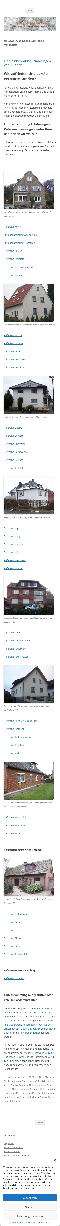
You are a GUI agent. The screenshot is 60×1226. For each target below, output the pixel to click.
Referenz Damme (13, 343)
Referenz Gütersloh (15, 443)
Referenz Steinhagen (15, 745)
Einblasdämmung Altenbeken (20, 234)
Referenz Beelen (13, 250)
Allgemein (50, 1076)
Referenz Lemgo (13, 536)
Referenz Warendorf (15, 825)
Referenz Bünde (13, 335)
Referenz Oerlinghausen (17, 640)
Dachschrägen (29, 1028)
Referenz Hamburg (14, 978)
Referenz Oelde (12, 632)
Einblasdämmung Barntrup (19, 242)
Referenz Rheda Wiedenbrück (20, 720)
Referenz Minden (13, 568)
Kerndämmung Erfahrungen (41, 1093)
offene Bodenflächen (29, 1032)
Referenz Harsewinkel (16, 451)
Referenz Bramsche (15, 275)
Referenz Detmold (14, 351)
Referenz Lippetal (14, 544)
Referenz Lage (12, 528)
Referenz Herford (13, 459)
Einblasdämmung (19, 1085)
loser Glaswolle (19, 1012)
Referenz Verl (11, 753)
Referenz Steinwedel (15, 954)
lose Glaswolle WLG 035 (41, 1052)
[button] (55, 1160)
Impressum (43, 1222)
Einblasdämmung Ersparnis (25, 1089)
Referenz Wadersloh (15, 817)
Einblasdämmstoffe (13, 1147)
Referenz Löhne (13, 552)
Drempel (43, 1028)
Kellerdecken (30, 1024)
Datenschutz (17, 1222)
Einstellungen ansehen (30, 1216)
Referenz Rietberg (14, 729)
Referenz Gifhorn (13, 938)
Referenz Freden (13, 930)
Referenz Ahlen (12, 226)
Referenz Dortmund (15, 367)
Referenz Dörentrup (15, 359)
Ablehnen (30, 1207)
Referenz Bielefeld (14, 258)
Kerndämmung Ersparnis (16, 1097)
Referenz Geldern (14, 435)
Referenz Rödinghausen (17, 737)
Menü (30, 10)
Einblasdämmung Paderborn (18, 1081)
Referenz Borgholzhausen (18, 267)
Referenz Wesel (12, 833)
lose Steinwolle (17, 1056)
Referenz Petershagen (16, 656)
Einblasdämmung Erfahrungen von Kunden (27, 63)
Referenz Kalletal (13, 468)
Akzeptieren (30, 1197)
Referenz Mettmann (15, 560)
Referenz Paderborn (15, 648)
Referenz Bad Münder (16, 914)
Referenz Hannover (15, 946)
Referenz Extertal (13, 427)
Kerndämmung (18, 1093)
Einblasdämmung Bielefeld (17, 1155)
